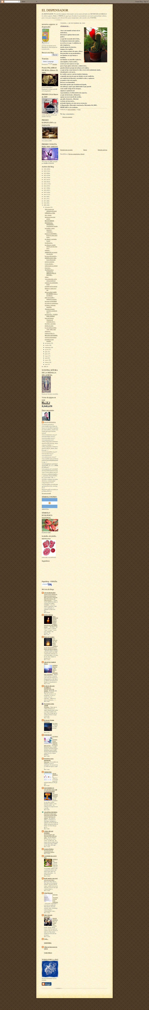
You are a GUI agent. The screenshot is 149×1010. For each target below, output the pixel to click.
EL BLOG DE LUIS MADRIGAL (49, 687)
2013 (45, 196)
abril (46, 358)
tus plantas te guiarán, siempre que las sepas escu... (51, 246)
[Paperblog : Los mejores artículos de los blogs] (47, 586)
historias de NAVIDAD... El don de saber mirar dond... (51, 235)
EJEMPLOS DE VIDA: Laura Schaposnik (50, 259)
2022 (45, 177)
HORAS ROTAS (48, 615)
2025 (45, 171)
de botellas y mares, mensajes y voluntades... (50, 229)
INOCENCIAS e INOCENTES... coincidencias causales (51, 224)
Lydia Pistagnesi (48, 893)
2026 (45, 169)
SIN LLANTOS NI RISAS (55, 794)
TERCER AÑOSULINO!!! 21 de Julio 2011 (55, 921)
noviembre (48, 343)
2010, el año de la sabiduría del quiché (51, 210)
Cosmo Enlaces (48, 953)
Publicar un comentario (67, 117)
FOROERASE (48, 735)
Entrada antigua (102, 150)
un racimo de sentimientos (51, 303)
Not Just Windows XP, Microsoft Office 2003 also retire (50, 836)
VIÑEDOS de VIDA (50, 213)
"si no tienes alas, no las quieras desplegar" (51, 279)
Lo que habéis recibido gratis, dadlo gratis (50, 328)
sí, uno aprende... (49, 264)
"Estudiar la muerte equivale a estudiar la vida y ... (51, 310)
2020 (45, 182)
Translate (54, 64)
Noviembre (47, 707)
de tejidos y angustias (50, 323)
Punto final (46, 762)
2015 (45, 192)
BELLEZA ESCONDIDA (51, 335)
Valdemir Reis (47, 772)
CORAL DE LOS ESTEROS (48, 832)
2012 (45, 198)
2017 (45, 188)
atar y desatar (48, 215)
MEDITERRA (47, 943)
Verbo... (46, 939)
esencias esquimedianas (51, 337)
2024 (45, 173)
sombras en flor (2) (49, 333)
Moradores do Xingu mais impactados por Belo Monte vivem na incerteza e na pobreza (50, 816)
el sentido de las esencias (51, 286)
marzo (47, 360)
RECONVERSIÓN (49, 221)
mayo (46, 356)
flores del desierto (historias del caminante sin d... (50, 319)
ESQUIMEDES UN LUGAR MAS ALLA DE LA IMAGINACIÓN (50, 789)
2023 (45, 175)
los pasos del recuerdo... (51, 256)
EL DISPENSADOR (55, 10)
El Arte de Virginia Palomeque (49, 721)
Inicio (85, 150)
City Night (54, 723)
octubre (47, 345)
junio (46, 354)
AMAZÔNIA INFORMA (50, 812)
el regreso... (48, 268)
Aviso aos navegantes (49, 880)
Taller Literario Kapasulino (48, 916)
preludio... (47, 250)
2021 (45, 179)
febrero (47, 362)
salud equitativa (50, 422)
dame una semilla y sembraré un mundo (51, 298)
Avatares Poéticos (48, 849)
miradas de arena (49, 325)
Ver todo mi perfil (46, 493)
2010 (45, 203)
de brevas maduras (49, 261)
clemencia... (48, 331)
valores (46, 277)
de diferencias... (49, 243)
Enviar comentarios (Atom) (76, 154)
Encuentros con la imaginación (48, 759)
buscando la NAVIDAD (51, 301)
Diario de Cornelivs (49, 637)
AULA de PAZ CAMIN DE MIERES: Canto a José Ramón (51, 293)
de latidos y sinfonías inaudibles (50, 306)
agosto (47, 349)
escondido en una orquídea (49, 340)
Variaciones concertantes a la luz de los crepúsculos (55, 898)
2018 (45, 186)
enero (46, 364)
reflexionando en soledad (51, 266)
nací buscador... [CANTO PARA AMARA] (51, 315)
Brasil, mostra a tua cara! (51, 878)
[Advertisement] (76, 133)
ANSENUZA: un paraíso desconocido (51, 253)
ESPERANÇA (55, 860)
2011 (45, 201)
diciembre (47, 207)
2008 (45, 366)
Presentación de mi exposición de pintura (49, 851)
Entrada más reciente (66, 150)
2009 (45, 205)
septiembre (48, 347)
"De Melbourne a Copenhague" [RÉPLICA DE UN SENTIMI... (50, 272)
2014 (45, 194)
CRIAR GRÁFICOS (55, 775)
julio (46, 351)
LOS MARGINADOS (49, 593)
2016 (45, 190)
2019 (45, 184)
